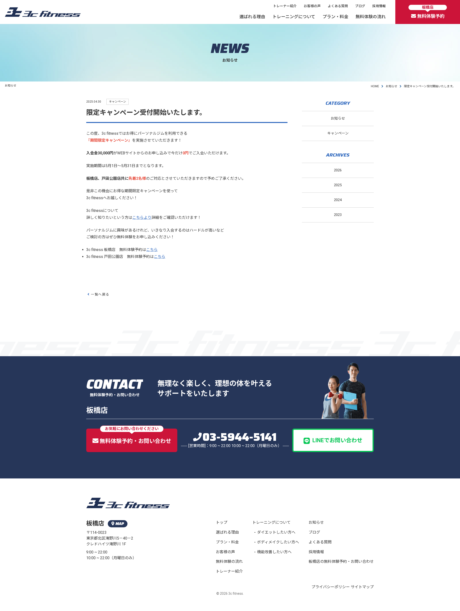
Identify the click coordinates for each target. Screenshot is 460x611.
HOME (375, 86)
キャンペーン (338, 133)
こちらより (141, 217)
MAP (119, 524)
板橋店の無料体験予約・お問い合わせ (341, 561)
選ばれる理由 (252, 16)
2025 (338, 185)
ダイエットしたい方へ (276, 532)
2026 (338, 170)
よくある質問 (338, 6)
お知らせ (391, 86)
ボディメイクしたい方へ (278, 542)
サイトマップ (362, 587)
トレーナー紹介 (285, 6)
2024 (338, 200)
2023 (338, 215)
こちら (152, 249)
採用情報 (379, 6)
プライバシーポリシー (330, 587)
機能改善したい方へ (274, 552)
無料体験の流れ (371, 16)
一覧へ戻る (100, 294)
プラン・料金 (335, 16)
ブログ (360, 6)
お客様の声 (312, 6)
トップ (221, 522)
